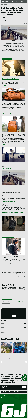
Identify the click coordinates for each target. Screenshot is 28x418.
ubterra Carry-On (8, 168)
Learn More (22, 43)
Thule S (3, 168)
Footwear (3, 327)
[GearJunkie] (5, 1)
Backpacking (3, 332)
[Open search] (24, 1)
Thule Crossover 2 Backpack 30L (8, 237)
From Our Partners (20, 1)
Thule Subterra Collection (7, 144)
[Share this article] (25, 23)
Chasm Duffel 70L (5, 85)
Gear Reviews (12, 1)
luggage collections (20, 301)
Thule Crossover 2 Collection (12, 213)
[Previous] (1, 362)
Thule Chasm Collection (10, 79)
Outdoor (3, 342)
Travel (15, 342)
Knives (3, 323)
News (16, 1)
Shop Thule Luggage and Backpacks (7, 299)
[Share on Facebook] (26, 23)
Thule (10, 301)
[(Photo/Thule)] (14, 32)
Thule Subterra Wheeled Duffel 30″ (8, 201)
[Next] (26, 362)
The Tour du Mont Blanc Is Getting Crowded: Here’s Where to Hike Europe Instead (6, 356)
